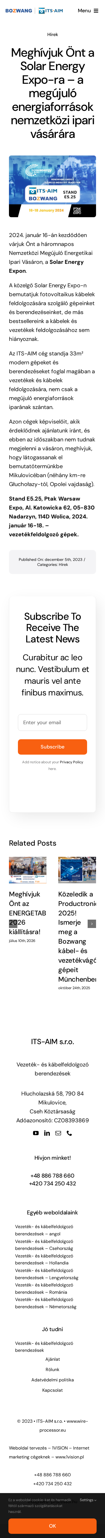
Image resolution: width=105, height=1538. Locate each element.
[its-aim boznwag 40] (35, 10)
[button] (13, 924)
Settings (87, 1500)
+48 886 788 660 (52, 1175)
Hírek (52, 34)
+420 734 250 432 (52, 1183)
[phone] (69, 1133)
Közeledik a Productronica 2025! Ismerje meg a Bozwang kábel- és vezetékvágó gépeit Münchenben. (80, 937)
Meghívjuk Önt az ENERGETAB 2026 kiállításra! (27, 913)
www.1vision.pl (69, 1457)
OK (52, 1526)
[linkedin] (47, 1133)
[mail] (58, 1133)
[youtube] (36, 1133)
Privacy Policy (71, 762)
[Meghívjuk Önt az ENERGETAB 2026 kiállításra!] (28, 870)
